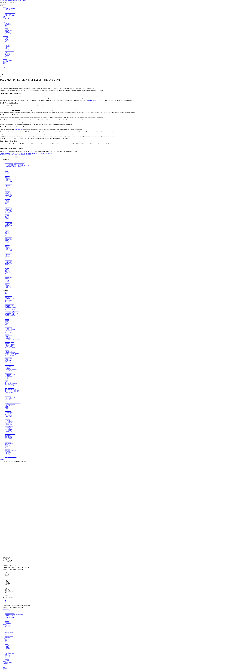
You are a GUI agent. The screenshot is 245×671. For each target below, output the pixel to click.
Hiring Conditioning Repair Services (12, 403)
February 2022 (8, 233)
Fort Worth (7, 43)
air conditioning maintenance (11, 307)
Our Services (7, 23)
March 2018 (7, 284)
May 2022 (7, 230)
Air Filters (7, 319)
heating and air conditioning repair (12, 390)
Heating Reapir (8, 394)
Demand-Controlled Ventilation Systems (13, 339)
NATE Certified (8, 438)
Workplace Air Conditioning (11, 457)
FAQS (4, 63)
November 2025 (8, 181)
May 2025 (7, 188)
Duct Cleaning (8, 340)
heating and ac (8, 382)
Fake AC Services (8, 360)
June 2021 (7, 242)
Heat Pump (7, 377)
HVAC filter (7, 414)
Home (4, 16)
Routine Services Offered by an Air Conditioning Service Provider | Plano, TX (16, 154)
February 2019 (8, 271)
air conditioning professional (11, 308)
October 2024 (8, 196)
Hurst (6, 47)
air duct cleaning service (10, 315)
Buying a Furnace (8, 327)
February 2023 (8, 219)
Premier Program (8, 60)
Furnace (6, 361)
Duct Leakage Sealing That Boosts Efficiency (14, 163)
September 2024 (8, 197)
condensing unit (8, 335)
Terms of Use (20, 569)
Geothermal (7, 32)
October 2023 (8, 210)
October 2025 (8, 182)
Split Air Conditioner (9, 446)
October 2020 (8, 252)
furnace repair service (9, 365)
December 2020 (8, 249)
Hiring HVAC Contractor (10, 404)
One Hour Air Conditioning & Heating (96, 100)
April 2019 (7, 269)
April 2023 (7, 217)
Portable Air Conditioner (10, 440)
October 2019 (8, 262)
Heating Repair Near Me (10, 397)
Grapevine (7, 45)
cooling (6, 336)
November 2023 (8, 209)
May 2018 (7, 281)
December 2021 (8, 235)
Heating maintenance (9, 393)
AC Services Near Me (9, 298)
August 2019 (7, 264)
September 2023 (8, 211)
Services (4, 22)
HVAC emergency (9, 412)
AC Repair (7, 26)
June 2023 (7, 215)
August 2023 (7, 212)
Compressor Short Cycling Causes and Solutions (15, 166)
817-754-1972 (3, 4)
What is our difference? (9, 10)
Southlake (7, 56)
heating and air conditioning (10, 389)
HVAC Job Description (10, 417)
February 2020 (8, 257)
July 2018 (7, 279)
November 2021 (8, 237)
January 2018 (8, 286)
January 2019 (8, 272)
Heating (6, 28)
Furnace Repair (8, 363)
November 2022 (8, 223)
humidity (7, 407)
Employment (7, 20)
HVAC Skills (7, 428)
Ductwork (7, 350)
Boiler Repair (8, 324)
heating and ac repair (18, 129)
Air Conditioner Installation (10, 301)
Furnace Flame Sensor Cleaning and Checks (14, 164)
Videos (4, 64)
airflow (6, 321)
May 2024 (7, 202)
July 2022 (7, 227)
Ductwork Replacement (10, 352)
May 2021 (7, 243)
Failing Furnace (8, 359)
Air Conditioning (8, 24)
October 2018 (8, 276)
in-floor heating (8, 435)
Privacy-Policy (6, 569)
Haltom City (7, 46)
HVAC (6, 29)
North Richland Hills (9, 51)
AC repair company (9, 294)
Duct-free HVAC (8, 346)
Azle (6, 38)
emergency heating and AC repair (12, 353)
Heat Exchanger (8, 376)
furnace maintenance (9, 362)
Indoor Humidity (8, 437)
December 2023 (8, 208)
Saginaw (7, 55)
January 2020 (8, 258)
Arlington (7, 37)
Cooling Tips (7, 337)
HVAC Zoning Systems (10, 434)
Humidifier (7, 406)
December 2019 (8, 260)
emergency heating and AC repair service (13, 354)
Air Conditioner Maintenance (11, 302)
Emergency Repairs (9, 33)
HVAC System (8, 430)
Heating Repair (8, 396)
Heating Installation (9, 392)
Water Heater (7, 454)
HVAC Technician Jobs (10, 431)
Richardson (7, 53)
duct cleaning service (9, 342)
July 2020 (7, 255)
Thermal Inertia (8, 447)
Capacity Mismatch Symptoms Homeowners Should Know (17, 165)
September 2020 (8, 253)
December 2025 (8, 180)
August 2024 (7, 199)
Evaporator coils (8, 358)
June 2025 (7, 187)
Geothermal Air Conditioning (11, 369)
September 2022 (8, 225)
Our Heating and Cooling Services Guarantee (14, 11)
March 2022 (7, 232)
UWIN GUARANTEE (10, 15)
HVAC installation (9, 416)
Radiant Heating (8, 442)
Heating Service (8, 398)
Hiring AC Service (9, 401)
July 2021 (7, 241)
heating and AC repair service (11, 386)
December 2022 (8, 222)
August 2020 (7, 254)
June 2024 (7, 201)
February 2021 (8, 247)
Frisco (6, 44)
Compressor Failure (9, 332)
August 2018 (7, 278)
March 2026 (7, 177)
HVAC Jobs (7, 419)
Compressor (7, 331)
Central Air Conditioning (10, 329)
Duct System (7, 343)
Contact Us (5, 66)
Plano (6, 52)
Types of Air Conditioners (10, 450)
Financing (5, 59)
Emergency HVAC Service (10, 355)
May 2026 (7, 174)
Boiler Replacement (9, 325)
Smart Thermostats (9, 443)
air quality (7, 320)
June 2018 (7, 280)
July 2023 (7, 214)
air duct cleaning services (10, 316)
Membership (5, 61)
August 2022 (7, 226)
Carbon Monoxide (9, 328)
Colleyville (7, 40)
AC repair (7, 293)
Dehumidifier (7, 338)
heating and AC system (9, 388)
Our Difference (6, 7)
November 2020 (8, 250)
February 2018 (8, 285)
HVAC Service (8, 427)
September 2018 (8, 277)
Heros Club (7, 9)
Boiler (6, 323)
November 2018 (8, 275)
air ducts (6, 317)
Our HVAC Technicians (10, 13)
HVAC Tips (7, 432)
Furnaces (7, 367)
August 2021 (7, 240)
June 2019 (7, 266)
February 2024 (8, 206)
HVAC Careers (8, 411)
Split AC (7, 444)
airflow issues (8, 322)
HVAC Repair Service (9, 424)
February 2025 (8, 192)
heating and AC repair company (11, 385)
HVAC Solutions (8, 429)
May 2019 (7, 268)
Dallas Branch (8, 21)
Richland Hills (8, 54)
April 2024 (7, 203)
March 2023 (7, 218)
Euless (6, 41)
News (6, 439)
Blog (4, 67)
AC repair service (8, 296)
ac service (7, 297)
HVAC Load (7, 420)
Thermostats (7, 34)
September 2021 (8, 239)
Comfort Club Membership (10, 8)
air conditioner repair (9, 305)
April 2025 (7, 189)
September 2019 (8, 263)
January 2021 (8, 248)
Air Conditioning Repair (10, 309)
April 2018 (7, 283)
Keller (6, 48)
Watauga (7, 57)
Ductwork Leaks (8, 351)
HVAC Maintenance (9, 421)
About (4, 17)
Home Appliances (8, 405)
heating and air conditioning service (12, 391)
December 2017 (8, 287)
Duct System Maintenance (10, 344)
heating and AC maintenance (11, 383)
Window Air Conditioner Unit (11, 455)
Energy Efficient (8, 357)
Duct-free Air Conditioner (10, 345)
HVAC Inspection (8, 415)
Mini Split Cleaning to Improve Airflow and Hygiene (15, 161)
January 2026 (8, 179)
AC (6, 292)
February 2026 (8, 178)
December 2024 (8, 194)
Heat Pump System (9, 378)
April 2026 (7, 176)
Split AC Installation (9, 445)
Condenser (7, 334)
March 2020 (7, 256)
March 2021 (7, 246)
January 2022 (8, 234)
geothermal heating (9, 373)
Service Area (5, 36)
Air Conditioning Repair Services (12, 311)
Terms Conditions (13, 569)
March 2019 (7, 270)
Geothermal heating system (10, 374)
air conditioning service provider (11, 313)
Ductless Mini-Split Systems (10, 348)
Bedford (6, 39)
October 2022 (8, 224)
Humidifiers (7, 31)
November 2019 (8, 261)
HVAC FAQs (8, 413)
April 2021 (7, 245)
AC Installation (8, 25)
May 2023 (7, 216)
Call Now (2, 459)
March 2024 (7, 204)
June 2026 (7, 173)
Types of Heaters (8, 451)
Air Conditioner (8, 300)
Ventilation (7, 453)
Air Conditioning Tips (9, 314)
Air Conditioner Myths (9, 304)
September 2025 (8, 184)
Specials (4, 62)
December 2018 (8, 273)
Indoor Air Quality (9, 30)
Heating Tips (7, 400)
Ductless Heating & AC (10, 347)
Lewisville (7, 49)
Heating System (8, 399)
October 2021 (8, 238)
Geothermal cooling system (10, 371)
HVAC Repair (8, 423)
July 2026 (7, 172)
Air (5, 299)
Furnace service (8, 366)
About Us (7, 18)
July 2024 (7, 200)
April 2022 (7, 231)
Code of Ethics (8, 14)
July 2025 (7, 186)
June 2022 (7, 229)
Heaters (6, 380)
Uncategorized (8, 452)
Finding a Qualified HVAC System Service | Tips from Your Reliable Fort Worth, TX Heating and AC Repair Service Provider (26, 153)
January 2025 (8, 193)
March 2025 (7, 191)
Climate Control (8, 330)
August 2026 (7, 171)
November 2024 (8, 195)
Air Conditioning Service (10, 312)
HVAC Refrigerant (9, 422)
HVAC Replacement (9, 426)
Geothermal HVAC (9, 375)
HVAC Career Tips (9, 409)
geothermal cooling (9, 370)
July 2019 (7, 265)
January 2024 (8, 207)
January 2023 (8, 220)
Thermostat (7, 449)
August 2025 (7, 185)
